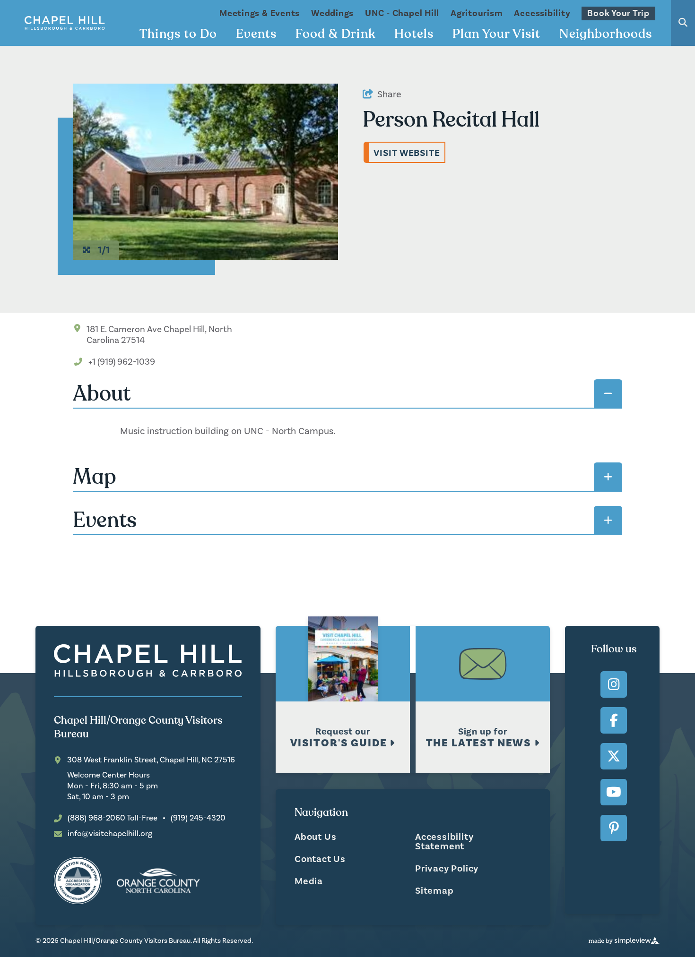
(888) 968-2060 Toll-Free (112, 818)
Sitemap (434, 891)
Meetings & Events (259, 13)
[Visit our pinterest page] (613, 828)
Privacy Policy (446, 869)
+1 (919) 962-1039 (121, 362)
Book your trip (618, 13)
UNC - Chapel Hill (402, 13)
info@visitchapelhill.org (110, 834)
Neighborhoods (605, 34)
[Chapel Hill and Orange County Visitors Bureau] (65, 23)
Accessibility (542, 13)
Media (309, 881)
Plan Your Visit (496, 34)
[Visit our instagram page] (613, 684)
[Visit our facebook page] (613, 720)
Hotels (414, 34)
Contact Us (320, 859)
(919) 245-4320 (198, 818)
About (101, 393)
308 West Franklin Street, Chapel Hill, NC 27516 (151, 760)
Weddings (332, 13)
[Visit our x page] (613, 756)
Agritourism (477, 13)
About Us (315, 837)
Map (94, 476)
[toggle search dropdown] (683, 23)
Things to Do (178, 34)
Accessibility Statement (444, 842)
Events (256, 34)
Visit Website (407, 153)
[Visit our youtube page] (613, 792)
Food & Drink (335, 34)
